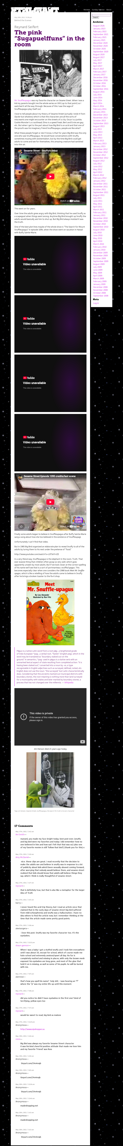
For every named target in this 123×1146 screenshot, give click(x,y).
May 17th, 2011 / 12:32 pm (25, 942)
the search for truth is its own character (60, 811)
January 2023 (99, 28)
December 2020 (100, 43)
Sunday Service (98, 9)
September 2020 (100, 51)
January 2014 (99, 112)
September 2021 (100, 34)
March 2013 (98, 140)
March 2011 (98, 209)
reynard (19, 886)
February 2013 (99, 143)
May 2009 (97, 272)
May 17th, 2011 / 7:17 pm (25, 1008)
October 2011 (99, 189)
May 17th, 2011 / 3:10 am (25, 854)
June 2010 (97, 235)
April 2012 (97, 172)
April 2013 (97, 137)
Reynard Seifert (26, 27)
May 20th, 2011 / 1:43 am (25, 1113)
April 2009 (97, 275)
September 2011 (100, 192)
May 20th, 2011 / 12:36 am (25, 1084)
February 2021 (99, 37)
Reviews (87, 9)
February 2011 (99, 212)
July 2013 (97, 129)
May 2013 (97, 135)
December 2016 (100, 77)
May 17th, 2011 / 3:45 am (25, 900)
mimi (18, 1039)
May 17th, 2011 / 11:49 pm (25, 1022)
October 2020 (99, 48)
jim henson (21, 811)
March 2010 (98, 244)
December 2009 (100, 252)
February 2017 (99, 71)
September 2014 (100, 89)
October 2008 (99, 293)
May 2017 (97, 63)
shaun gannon (22, 945)
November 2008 (100, 290)
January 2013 (99, 146)
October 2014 (99, 86)
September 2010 (100, 226)
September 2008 (100, 295)
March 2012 (98, 175)
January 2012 (99, 181)
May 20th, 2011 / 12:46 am (25, 1098)
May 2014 (97, 100)
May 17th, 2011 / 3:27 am (25, 883)
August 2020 (99, 54)
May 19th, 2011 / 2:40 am (25, 1036)
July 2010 (97, 232)
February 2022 (99, 31)
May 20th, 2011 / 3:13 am (25, 1130)
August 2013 (99, 126)
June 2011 (97, 201)
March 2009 (98, 278)
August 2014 (99, 91)
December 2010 (100, 218)
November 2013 (100, 117)
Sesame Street (31, 811)
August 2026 (99, 25)
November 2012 (100, 152)
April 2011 (97, 206)
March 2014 (98, 106)
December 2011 (100, 183)
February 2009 (99, 281)
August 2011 (99, 195)
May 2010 (97, 238)
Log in (96, 303)
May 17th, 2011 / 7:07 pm (25, 974)
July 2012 (97, 163)
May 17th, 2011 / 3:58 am (25, 925)
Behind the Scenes (22, 20)
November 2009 (100, 255)
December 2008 (100, 287)
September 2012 (100, 158)
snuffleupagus (41, 811)
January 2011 (99, 215)
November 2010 (100, 221)
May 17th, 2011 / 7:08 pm (25, 991)
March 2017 (98, 68)
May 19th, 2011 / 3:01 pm (25, 1070)
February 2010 (99, 247)
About (108, 9)
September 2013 (100, 123)
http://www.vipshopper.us (32, 1029)
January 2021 (99, 40)
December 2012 (100, 149)
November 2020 (100, 46)
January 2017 (99, 74)
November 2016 (100, 80)
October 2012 (99, 155)
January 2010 (99, 249)
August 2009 (99, 264)
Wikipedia (68, 682)
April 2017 (97, 66)
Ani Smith (20, 834)
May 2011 (97, 203)
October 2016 (99, 83)
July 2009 (97, 267)
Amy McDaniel (22, 857)
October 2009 (99, 258)
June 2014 (97, 97)
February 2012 (99, 178)
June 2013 (97, 132)
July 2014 (97, 94)
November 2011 (100, 186)
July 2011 (97, 198)
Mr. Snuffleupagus (22, 100)
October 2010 (99, 224)
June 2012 (97, 166)
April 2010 (97, 241)
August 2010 (99, 229)
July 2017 (97, 60)
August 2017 (99, 57)
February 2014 (99, 109)
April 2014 (97, 103)
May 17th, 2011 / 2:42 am (25, 832)
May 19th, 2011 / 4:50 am (25, 1056)
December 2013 (100, 114)
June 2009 (97, 270)
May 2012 (97, 169)
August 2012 (99, 160)
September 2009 (100, 261)
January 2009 (99, 284)
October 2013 (99, 120)
